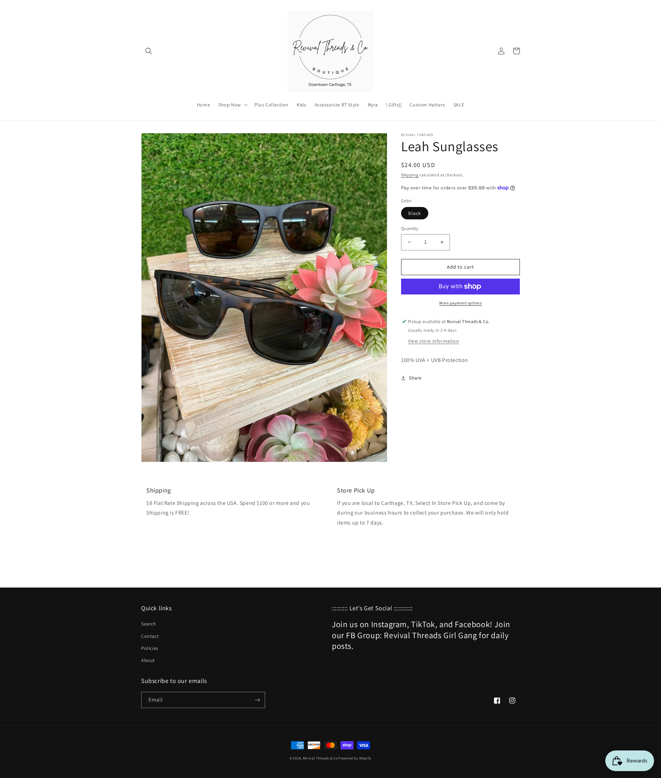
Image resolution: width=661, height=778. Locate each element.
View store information (433, 341)
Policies (149, 648)
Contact (150, 636)
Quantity (409, 228)
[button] (148, 51)
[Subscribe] (257, 700)
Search (148, 624)
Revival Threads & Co (320, 758)
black (414, 213)
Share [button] (415, 378)
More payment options (460, 302)
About (148, 660)
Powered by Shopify (354, 758)
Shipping (410, 174)
